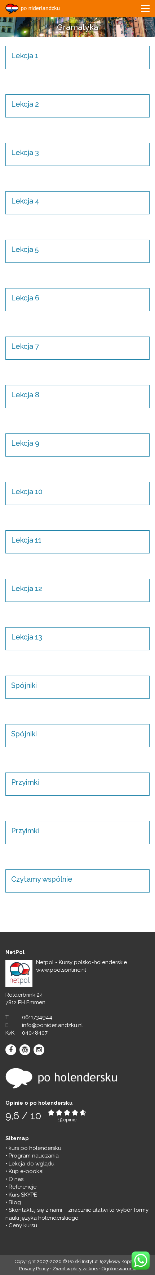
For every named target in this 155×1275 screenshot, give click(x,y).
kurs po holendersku (35, 1148)
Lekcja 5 (25, 249)
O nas (16, 1179)
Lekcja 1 (24, 55)
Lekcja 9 (25, 443)
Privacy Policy (34, 1268)
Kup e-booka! (26, 1171)
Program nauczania (34, 1155)
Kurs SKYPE (23, 1194)
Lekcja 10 (27, 491)
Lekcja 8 (25, 394)
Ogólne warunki (119, 1268)
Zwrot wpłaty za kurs (75, 1268)
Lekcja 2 (25, 104)
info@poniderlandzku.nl (52, 1025)
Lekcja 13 (26, 637)
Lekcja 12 (26, 588)
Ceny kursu (23, 1225)
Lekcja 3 (25, 152)
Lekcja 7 (25, 346)
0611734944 (37, 1017)
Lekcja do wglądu (31, 1163)
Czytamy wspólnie (41, 879)
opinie (69, 1119)
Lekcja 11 (26, 540)
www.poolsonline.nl (61, 970)
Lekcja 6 (25, 298)
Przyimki (25, 782)
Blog (15, 1202)
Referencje (22, 1187)
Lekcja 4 (25, 201)
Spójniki (24, 685)
